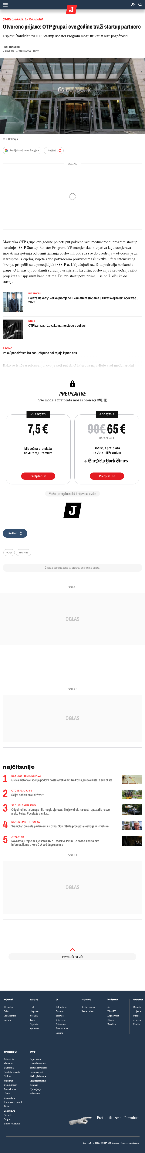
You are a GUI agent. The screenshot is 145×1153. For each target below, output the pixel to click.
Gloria (7, 1093)
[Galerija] (72, 96)
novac (86, 999)
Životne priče (62, 1028)
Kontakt (34, 1084)
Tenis (32, 1020)
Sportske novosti (12, 1072)
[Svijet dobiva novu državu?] (132, 794)
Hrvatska (8, 1007)
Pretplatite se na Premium (118, 1117)
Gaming (59, 1032)
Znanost (60, 1011)
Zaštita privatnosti (38, 1067)
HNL (32, 1007)
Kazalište (111, 1024)
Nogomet (34, 1011)
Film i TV (111, 1011)
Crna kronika (10, 1015)
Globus (7, 1076)
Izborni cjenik (36, 1072)
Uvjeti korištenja (38, 1063)
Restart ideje (87, 1011)
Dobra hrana (10, 1089)
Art (108, 1007)
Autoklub (8, 1080)
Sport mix (34, 1028)
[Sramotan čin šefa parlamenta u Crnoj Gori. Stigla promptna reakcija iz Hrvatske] (132, 825)
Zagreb (7, 1020)
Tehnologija (61, 1007)
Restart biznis (88, 1007)
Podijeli (52, 150)
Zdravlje (60, 1015)
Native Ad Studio (12, 1123)
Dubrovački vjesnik (13, 1102)
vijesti (8, 999)
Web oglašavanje (38, 1076)
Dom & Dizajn (10, 1084)
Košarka (34, 1015)
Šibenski (8, 1115)
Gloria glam (9, 1097)
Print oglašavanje (38, 1080)
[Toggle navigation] (5, 4)
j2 (57, 999)
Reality (136, 1024)
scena (138, 999)
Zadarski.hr (9, 1110)
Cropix (7, 1119)
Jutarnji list (9, 1059)
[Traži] (140, 5)
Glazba (110, 1020)
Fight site (34, 1024)
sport (34, 999)
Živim (6, 1106)
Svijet (6, 1011)
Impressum (35, 1059)
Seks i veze (61, 1020)
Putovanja (61, 1024)
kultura (112, 999)
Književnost (113, 1015)
